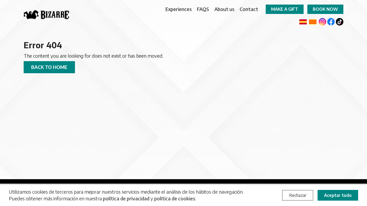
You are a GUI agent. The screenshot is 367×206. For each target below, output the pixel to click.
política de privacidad (126, 198)
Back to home (49, 67)
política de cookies (174, 198)
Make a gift (284, 9)
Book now (325, 9)
